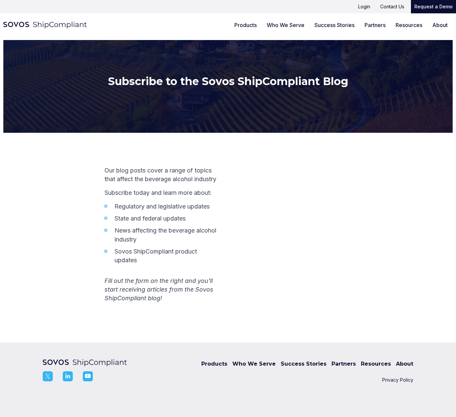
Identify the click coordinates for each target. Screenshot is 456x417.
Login (364, 6)
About (440, 25)
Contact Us (392, 6)
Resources (409, 25)
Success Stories (334, 25)
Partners (375, 25)
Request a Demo (433, 6)
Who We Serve (285, 25)
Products (245, 25)
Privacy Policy (397, 380)
